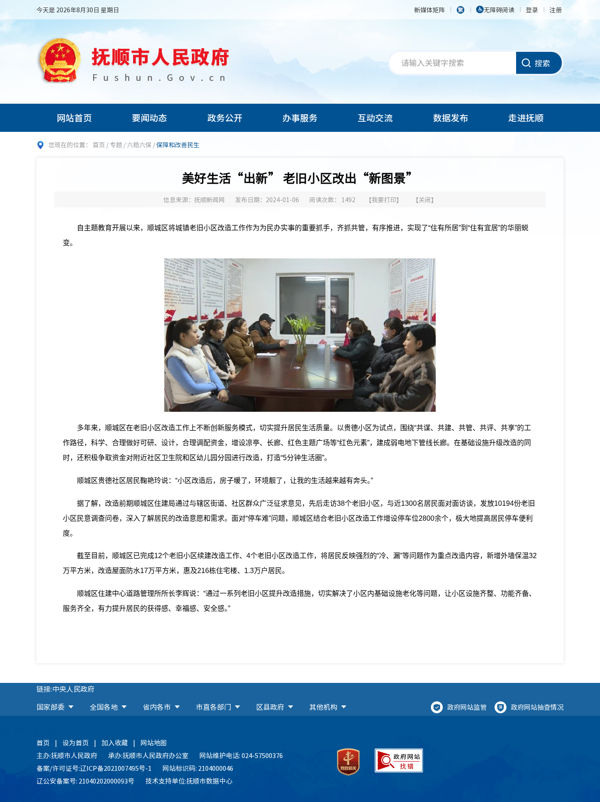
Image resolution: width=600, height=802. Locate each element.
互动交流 (375, 117)
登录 (532, 9)
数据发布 (450, 117)
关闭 (425, 199)
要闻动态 (149, 117)
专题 (116, 144)
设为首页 (75, 743)
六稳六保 (139, 144)
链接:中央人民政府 (65, 688)
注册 (555, 9)
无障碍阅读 (499, 9)
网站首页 (74, 117)
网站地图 (154, 743)
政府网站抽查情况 (537, 707)
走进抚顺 (525, 117)
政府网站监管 (467, 707)
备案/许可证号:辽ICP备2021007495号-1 (94, 768)
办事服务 (300, 117)
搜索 (542, 63)
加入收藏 (114, 743)
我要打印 (384, 199)
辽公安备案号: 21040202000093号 (85, 781)
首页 (99, 144)
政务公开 (224, 117)
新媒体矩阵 (429, 9)
